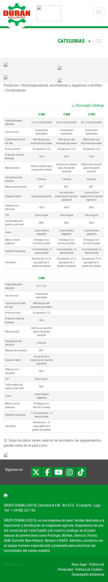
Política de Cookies (88, 569)
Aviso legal (79, 564)
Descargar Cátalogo (90, 105)
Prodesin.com (13, 564)
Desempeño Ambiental (88, 574)
